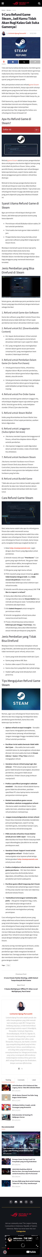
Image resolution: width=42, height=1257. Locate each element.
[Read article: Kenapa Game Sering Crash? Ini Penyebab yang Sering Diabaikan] (6, 1161)
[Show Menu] (3, 3)
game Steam (34, 84)
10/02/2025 (33, 33)
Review (9, 10)
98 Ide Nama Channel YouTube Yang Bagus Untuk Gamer (25, 1096)
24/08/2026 (17, 1164)
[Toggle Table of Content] (35, 130)
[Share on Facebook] (13, 62)
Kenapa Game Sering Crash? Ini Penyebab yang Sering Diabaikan (24, 1160)
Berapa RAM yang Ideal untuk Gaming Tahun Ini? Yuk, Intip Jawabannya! (26, 1182)
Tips (8, 965)
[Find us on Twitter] (31, 1202)
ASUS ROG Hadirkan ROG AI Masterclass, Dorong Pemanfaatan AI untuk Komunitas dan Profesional (26, 1171)
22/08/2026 (17, 1186)
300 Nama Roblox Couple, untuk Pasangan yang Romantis (23, 1106)
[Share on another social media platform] (35, 62)
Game (14, 10)
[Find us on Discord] (16, 1202)
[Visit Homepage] (21, 3)
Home (3, 10)
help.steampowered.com (27, 859)
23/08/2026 (17, 1176)
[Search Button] (39, 3)
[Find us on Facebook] (11, 1202)
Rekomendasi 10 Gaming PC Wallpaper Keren (22, 1116)
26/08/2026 (8, 1153)
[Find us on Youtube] (21, 1202)
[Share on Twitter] (24, 62)
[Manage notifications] (5, 1252)
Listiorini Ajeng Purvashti (17, 33)
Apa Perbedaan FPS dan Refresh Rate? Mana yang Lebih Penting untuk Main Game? (20, 1149)
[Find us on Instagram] (26, 1202)
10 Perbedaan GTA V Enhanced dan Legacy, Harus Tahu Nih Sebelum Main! (26, 1086)
